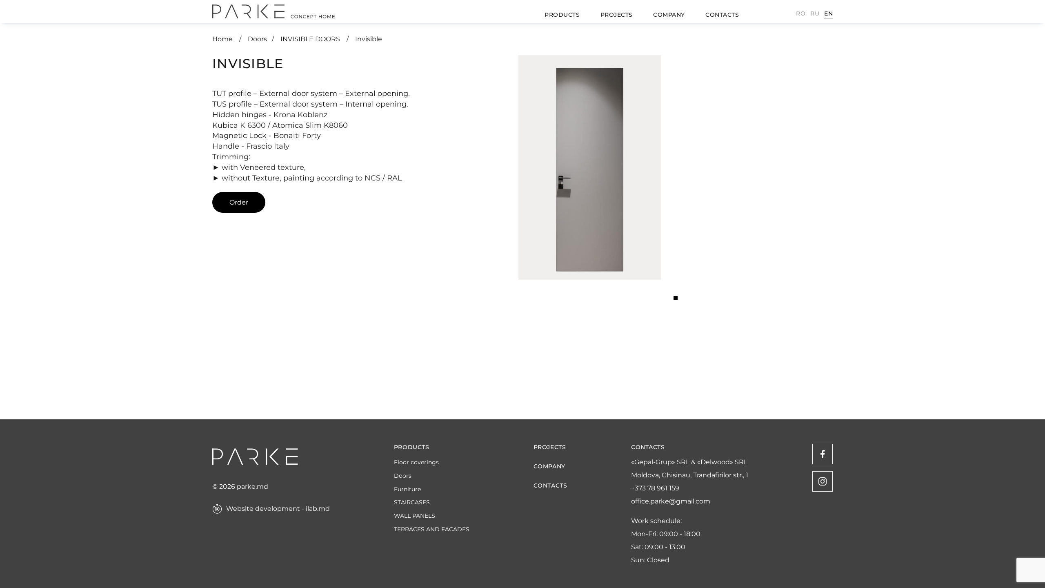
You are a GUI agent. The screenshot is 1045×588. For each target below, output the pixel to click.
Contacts (722, 14)
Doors (257, 39)
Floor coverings (416, 462)
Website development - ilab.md (278, 509)
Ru (814, 13)
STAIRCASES (412, 502)
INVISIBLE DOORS (311, 39)
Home (223, 39)
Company (669, 14)
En (828, 13)
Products (562, 14)
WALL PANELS (414, 515)
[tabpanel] (589, 167)
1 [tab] (676, 298)
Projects (616, 14)
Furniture (407, 489)
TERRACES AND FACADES (431, 529)
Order (238, 202)
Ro (800, 13)
